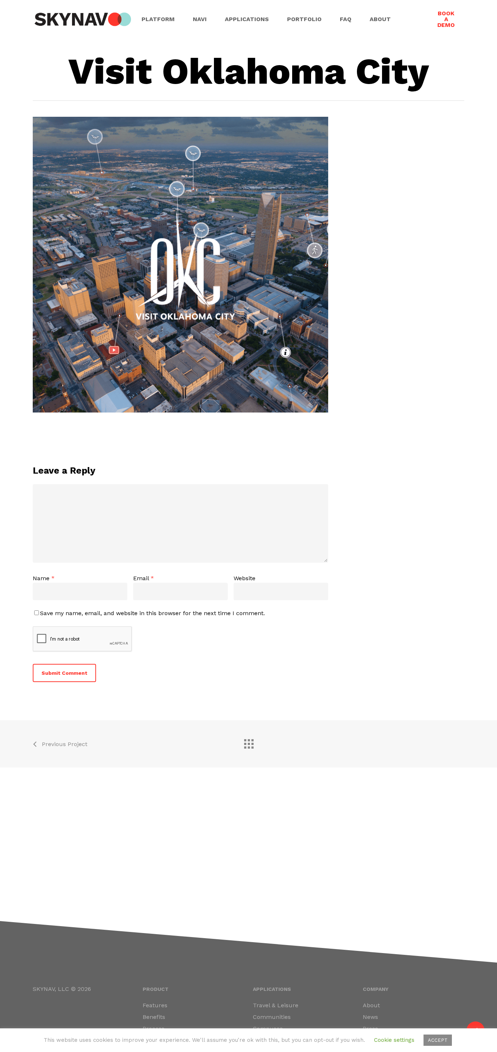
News (370, 1016)
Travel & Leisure (275, 1005)
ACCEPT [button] (438, 1040)
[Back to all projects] (248, 742)
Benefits (154, 1016)
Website (244, 578)
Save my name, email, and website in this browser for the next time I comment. (152, 613)
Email (143, 578)
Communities (272, 1016)
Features (155, 1005)
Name (44, 578)
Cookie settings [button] (394, 1040)
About (371, 1005)
